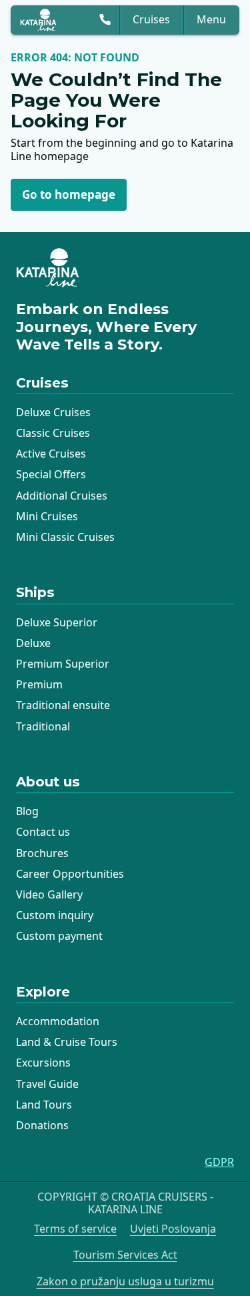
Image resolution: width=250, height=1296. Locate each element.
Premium (39, 684)
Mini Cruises (47, 516)
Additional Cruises (61, 495)
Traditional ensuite (63, 705)
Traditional (43, 726)
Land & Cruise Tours (66, 1042)
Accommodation (57, 1021)
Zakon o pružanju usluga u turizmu (125, 1281)
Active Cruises (51, 453)
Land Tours (44, 1104)
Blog (27, 811)
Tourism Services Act (125, 1255)
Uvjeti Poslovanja (173, 1229)
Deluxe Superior (56, 622)
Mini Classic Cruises (65, 537)
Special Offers (51, 474)
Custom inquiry (54, 915)
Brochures (42, 853)
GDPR (219, 1162)
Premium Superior (62, 663)
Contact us (43, 831)
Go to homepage (68, 194)
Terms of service (75, 1229)
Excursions (43, 1062)
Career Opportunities (70, 873)
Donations (42, 1125)
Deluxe (33, 643)
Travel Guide (47, 1084)
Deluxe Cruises (53, 412)
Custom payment (59, 935)
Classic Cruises (53, 433)
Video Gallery (49, 894)
